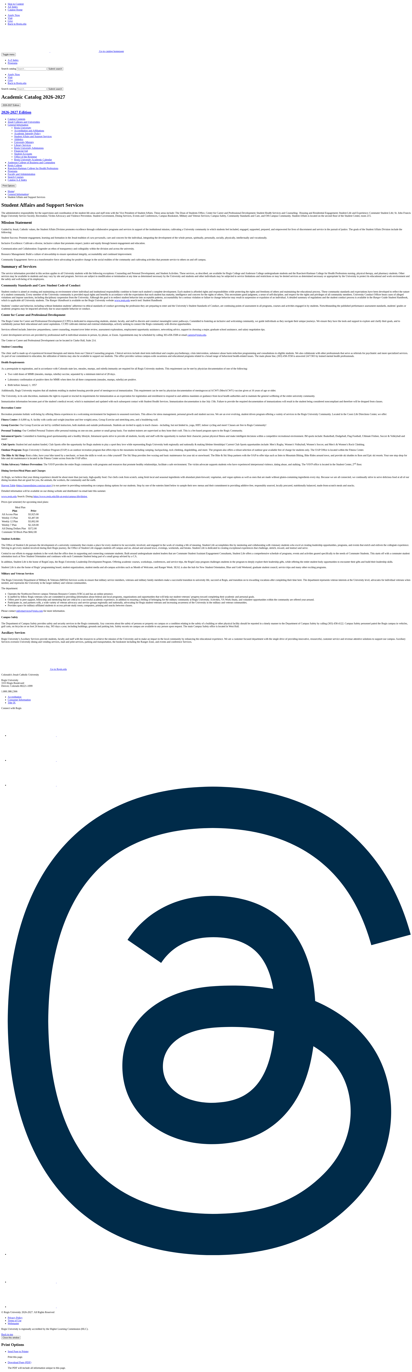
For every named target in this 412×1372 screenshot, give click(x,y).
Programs (12, 63)
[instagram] (32, 735)
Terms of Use (14, 1320)
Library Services (22, 145)
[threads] (209, 1254)
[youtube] (32, 1282)
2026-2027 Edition (16, 112)
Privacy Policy (15, 1317)
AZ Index (13, 6)
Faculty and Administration (21, 174)
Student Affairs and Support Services (33, 136)
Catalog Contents (16, 119)
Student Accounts (23, 153)
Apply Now (14, 15)
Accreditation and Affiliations (29, 130)
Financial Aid (21, 151)
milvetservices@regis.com (29, 611)
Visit (10, 18)
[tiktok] (32, 1306)
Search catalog (8, 68)
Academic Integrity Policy (27, 133)
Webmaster (13, 1323)
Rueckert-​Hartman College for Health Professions (33, 168)
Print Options (9, 186)
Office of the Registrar (25, 156)
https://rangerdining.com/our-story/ (34, 485)
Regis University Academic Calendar (33, 159)
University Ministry (24, 142)
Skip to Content (16, 4)
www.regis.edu (122, 300)
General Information (18, 124)
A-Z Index (13, 60)
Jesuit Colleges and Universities (24, 122)
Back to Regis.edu (17, 24)
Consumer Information (19, 699)
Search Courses (15, 177)
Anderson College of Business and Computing (31, 162)
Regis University (22, 127)
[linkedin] (32, 760)
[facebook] (32, 785)
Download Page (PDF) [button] (19, 1362)
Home (11, 191)
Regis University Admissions (29, 148)
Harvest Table (8, 485)
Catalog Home (15, 9)
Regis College (15, 165)
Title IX (12, 702)
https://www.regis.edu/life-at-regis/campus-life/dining (60, 496)
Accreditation (14, 696)
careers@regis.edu (196, 335)
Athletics (18, 139)
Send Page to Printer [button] (18, 1351)
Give (10, 21)
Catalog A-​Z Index (17, 180)
